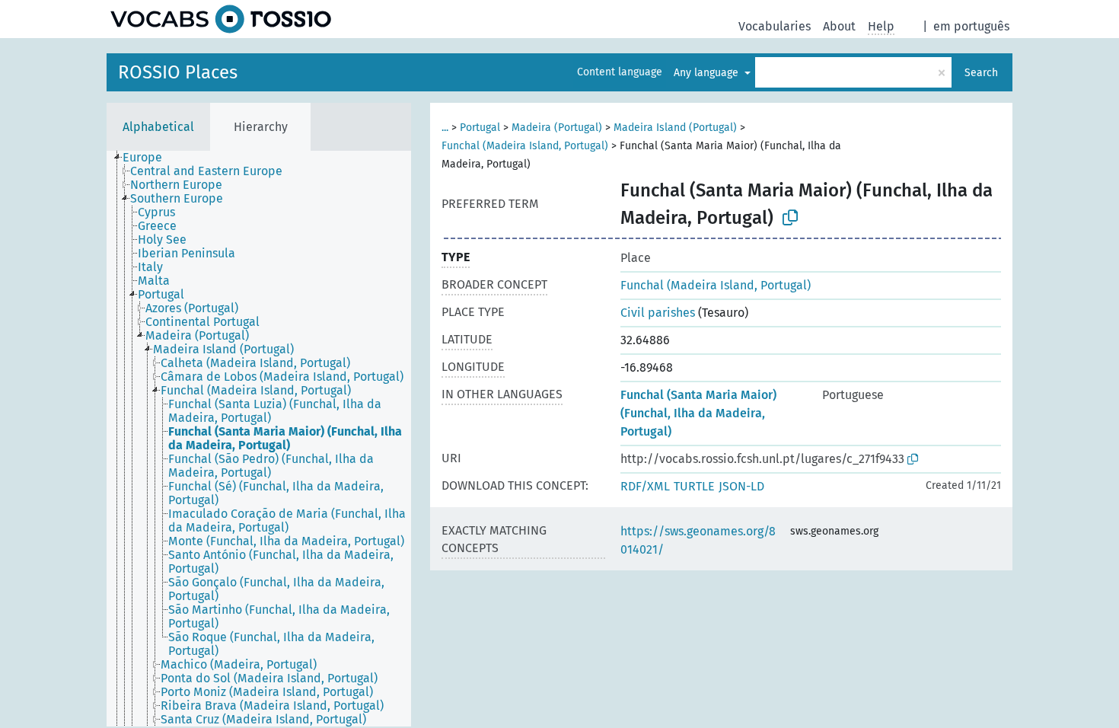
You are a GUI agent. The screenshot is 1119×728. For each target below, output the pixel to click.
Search (981, 72)
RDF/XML (645, 486)
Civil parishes (657, 312)
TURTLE (694, 486)
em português (971, 26)
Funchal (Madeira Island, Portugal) (525, 145)
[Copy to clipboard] (790, 217)
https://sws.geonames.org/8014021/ (698, 540)
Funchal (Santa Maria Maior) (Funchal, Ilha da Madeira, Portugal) (698, 413)
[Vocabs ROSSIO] (221, 19)
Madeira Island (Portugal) (675, 127)
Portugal (480, 127)
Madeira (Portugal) (557, 127)
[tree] (259, 438)
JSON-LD (741, 486)
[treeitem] (149, 157)
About (839, 26)
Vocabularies (774, 26)
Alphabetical (158, 127)
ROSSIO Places (178, 72)
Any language (707, 72)
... (445, 127)
